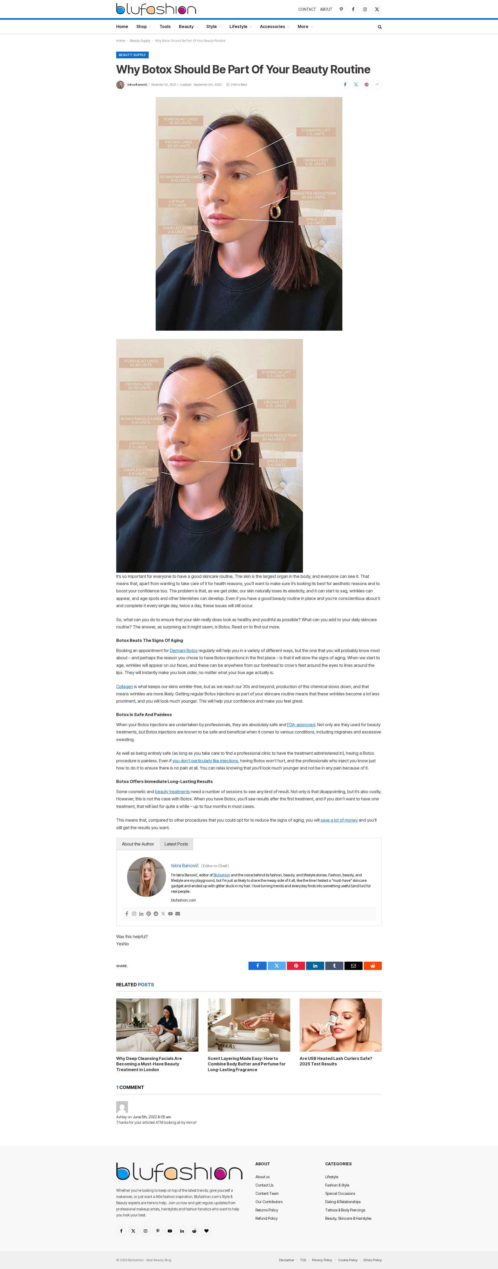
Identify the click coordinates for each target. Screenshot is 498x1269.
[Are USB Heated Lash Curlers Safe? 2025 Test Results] (341, 1025)
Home (122, 26)
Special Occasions (340, 1193)
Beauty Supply (140, 41)
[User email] (177, 914)
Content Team (267, 1193)
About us (262, 1177)
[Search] (379, 26)
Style (211, 26)
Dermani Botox (184, 650)
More (303, 26)
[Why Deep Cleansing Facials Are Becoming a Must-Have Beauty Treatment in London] (157, 1025)
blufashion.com (183, 900)
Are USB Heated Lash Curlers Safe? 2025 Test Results (336, 1061)
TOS (303, 1260)
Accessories (272, 26)
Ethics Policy (373, 1260)
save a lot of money (339, 820)
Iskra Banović (137, 84)
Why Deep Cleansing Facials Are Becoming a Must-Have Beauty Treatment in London (149, 1064)
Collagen (124, 686)
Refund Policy (266, 1218)
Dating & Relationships (343, 1201)
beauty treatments (172, 791)
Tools (165, 26)
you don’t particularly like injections (205, 760)
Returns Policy (266, 1210)
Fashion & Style (337, 1185)
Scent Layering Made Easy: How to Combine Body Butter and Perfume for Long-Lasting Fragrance (247, 1064)
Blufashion (221, 875)
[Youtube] (170, 914)
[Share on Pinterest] (366, 84)
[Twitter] (163, 914)
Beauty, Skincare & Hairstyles (348, 1218)
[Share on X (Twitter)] (356, 84)
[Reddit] (156, 914)
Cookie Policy (348, 1260)
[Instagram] (134, 914)
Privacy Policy (322, 1260)
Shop (141, 26)
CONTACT (307, 9)
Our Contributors (268, 1201)
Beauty (186, 26)
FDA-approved (301, 724)
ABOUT (326, 9)
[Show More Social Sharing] (377, 84)
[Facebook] (127, 914)
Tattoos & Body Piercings (345, 1210)
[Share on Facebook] (345, 84)
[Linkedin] (141, 914)
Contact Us (264, 1185)
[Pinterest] (148, 914)
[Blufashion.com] (156, 9)
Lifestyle (238, 26)
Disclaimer (286, 1260)
